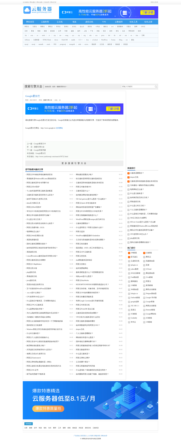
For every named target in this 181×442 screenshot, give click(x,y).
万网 (142, 35)
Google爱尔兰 (41, 153)
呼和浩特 (131, 31)
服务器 (109, 44)
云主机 (60, 22)
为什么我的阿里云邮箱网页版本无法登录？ (43, 313)
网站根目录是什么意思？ (85, 337)
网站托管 (53, 2)
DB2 (55, 44)
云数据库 (119, 22)
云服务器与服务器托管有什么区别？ (40, 195)
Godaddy (134, 318)
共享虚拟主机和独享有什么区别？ (39, 350)
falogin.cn (134, 293)
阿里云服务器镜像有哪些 (85, 321)
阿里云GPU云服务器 (83, 252)
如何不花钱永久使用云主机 (37, 199)
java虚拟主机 (31, 280)
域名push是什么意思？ (84, 276)
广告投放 (77, 436)
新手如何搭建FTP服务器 (36, 374)
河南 (98, 31)
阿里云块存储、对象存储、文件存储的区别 (92, 288)
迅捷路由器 (150, 261)
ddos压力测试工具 (33, 203)
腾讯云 (50, 26)
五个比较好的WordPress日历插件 (39, 288)
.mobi (43, 35)
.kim (136, 35)
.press (102, 35)
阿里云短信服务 (82, 244)
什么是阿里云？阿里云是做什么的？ (90, 227)
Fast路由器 (135, 277)
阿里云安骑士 (81, 264)
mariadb (41, 44)
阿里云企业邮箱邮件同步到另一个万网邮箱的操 (45, 321)
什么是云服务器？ (83, 354)
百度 (147, 265)
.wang (66, 35)
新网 (135, 26)
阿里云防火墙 (32, 268)
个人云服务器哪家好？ (84, 333)
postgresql (63, 44)
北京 (123, 31)
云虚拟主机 (135, 261)
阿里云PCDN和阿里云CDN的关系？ (89, 211)
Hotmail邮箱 (150, 310)
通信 (132, 40)
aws (112, 26)
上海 (85, 31)
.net (60, 35)
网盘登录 (97, 436)
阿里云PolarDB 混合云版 (85, 309)
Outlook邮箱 (135, 297)
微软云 (105, 26)
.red (120, 35)
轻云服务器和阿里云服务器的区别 (89, 179)
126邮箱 (134, 285)
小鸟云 (98, 26)
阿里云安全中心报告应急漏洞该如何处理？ (43, 341)
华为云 (58, 26)
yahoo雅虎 (134, 269)
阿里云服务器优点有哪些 (36, 260)
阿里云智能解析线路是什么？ (87, 215)
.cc (49, 35)
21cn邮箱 (149, 277)
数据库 (94, 44)
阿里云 (27, 26)
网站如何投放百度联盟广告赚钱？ (89, 207)
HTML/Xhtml (47, 40)
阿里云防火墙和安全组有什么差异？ (40, 223)
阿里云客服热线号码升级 (85, 366)
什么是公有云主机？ (34, 219)
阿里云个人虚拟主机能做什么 (38, 337)
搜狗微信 (134, 281)
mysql (26, 44)
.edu (90, 35)
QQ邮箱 (149, 253)
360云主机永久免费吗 (138, 218)
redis (79, 44)
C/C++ (81, 40)
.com (31, 35)
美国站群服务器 (33, 240)
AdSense (27, 40)
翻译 (54, 428)
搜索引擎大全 (61, 86)
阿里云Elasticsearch (34, 358)
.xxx (96, 35)
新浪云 (90, 26)
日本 (26, 31)
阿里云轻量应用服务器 (84, 297)
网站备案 (39, 2)
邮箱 (69, 428)
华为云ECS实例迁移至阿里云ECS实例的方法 (44, 211)
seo (127, 40)
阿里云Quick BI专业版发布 (86, 203)
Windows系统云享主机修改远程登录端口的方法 (44, 329)
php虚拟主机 (31, 272)
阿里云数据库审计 (83, 350)
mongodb (72, 44)
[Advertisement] (90, 65)
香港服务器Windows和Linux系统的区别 (41, 179)
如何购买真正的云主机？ (139, 197)
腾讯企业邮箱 (151, 289)
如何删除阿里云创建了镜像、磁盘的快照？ (92, 374)
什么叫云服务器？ (33, 333)
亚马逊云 (134, 257)
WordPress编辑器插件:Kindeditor (88, 236)
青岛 (117, 31)
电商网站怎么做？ (33, 231)
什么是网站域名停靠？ (35, 309)
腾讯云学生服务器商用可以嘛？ (39, 215)
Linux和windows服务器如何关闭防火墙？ (42, 256)
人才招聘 (90, 436)
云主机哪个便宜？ (83, 362)
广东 (91, 31)
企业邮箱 (26, 2)
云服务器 (96, 428)
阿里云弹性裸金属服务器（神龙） (39, 362)
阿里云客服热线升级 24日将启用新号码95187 (93, 345)
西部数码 (120, 26)
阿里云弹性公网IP (83, 358)
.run (125, 35)
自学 (35, 428)
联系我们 (84, 436)
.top (54, 35)
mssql (33, 44)
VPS (104, 22)
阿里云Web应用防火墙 (35, 236)
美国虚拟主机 (32, 252)
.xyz (73, 35)
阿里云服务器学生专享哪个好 (38, 183)
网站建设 (33, 2)
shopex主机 (80, 329)
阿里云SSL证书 (32, 370)
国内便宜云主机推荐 (34, 325)
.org (84, 35)
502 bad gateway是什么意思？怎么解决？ (91, 199)
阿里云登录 (154, 2)
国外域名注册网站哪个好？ (86, 341)
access (86, 44)
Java (87, 40)
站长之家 (148, 22)
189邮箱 (134, 253)
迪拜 (78, 31)
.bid (109, 35)
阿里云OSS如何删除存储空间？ (88, 293)
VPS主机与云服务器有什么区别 (88, 317)
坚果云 (66, 26)
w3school (95, 40)
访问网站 (59, 128)
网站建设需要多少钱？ (84, 174)
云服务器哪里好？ (83, 223)
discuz (56, 40)
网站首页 (30, 22)
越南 (72, 31)
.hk (114, 35)
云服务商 (45, 22)
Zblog (120, 40)
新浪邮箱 (149, 285)
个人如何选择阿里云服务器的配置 (39, 191)
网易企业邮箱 (151, 306)
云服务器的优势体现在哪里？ (87, 313)
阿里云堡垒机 (81, 256)
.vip (79, 35)
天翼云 (128, 26)
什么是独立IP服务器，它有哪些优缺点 (41, 301)
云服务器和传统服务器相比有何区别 (90, 183)
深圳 (110, 31)
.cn (37, 35)
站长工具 (134, 22)
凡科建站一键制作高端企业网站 (39, 317)
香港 (32, 31)
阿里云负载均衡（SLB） (36, 227)
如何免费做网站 (82, 268)
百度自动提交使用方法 (35, 284)
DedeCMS (65, 40)
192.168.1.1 (135, 306)
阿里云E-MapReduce (34, 264)
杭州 (139, 31)
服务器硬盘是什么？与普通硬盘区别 (90, 272)
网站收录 (104, 436)
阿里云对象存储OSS (83, 187)
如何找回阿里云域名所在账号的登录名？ (42, 248)
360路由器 (135, 289)
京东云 (74, 26)
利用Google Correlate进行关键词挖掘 (89, 301)
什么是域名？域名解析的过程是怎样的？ (91, 370)
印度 (66, 31)
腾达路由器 (150, 273)
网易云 (42, 26)
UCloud (148, 269)
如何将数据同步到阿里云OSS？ (88, 325)
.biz (26, 35)
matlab (73, 40)
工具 (59, 428)
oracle (48, 44)
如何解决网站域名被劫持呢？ (87, 195)
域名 (74, 22)
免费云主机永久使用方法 (36, 354)
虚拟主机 (89, 22)
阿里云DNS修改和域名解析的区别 (39, 174)
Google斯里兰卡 (40, 144)
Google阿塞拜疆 (40, 150)
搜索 (30, 428)
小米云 (143, 26)
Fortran (113, 40)
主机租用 (46, 2)
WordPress (104, 40)
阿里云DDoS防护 (33, 187)
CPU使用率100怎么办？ (36, 297)
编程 (64, 428)
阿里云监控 (80, 231)
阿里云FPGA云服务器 (35, 305)
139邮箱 (149, 322)
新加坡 (52, 31)
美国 (45, 31)
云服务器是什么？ (83, 191)
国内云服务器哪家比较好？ (37, 244)
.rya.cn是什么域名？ (34, 293)
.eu (131, 35)
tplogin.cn (134, 265)
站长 (49, 428)
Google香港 (150, 302)
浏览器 (125, 44)
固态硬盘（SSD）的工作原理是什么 (89, 248)
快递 (40, 428)
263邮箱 (149, 318)
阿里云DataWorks (82, 280)
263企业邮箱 (135, 273)
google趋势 (135, 302)
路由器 (117, 44)
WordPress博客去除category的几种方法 (90, 219)
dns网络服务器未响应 (84, 260)
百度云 (35, 26)
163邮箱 (134, 314)
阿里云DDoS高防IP (34, 207)
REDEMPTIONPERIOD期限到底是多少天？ (92, 284)
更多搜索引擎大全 (74, 163)
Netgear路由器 (151, 293)
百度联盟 (36, 40)
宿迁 (104, 31)
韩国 (38, 31)
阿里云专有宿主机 (83, 305)
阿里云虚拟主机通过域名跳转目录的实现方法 (44, 366)
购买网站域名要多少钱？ (36, 345)
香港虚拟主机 (32, 276)
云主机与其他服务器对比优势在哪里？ (90, 240)
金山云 (82, 26)
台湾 (59, 31)
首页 (53, 86)
